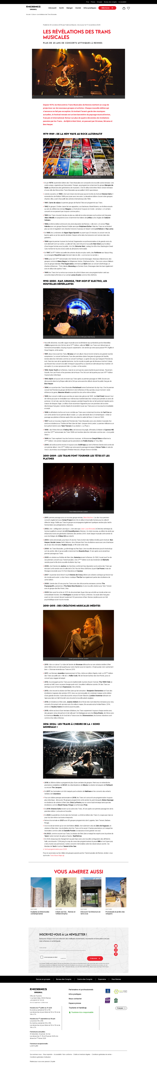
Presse (93, 2)
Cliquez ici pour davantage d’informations (99, 966)
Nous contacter (75, 998)
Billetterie (105, 8)
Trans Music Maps (56, 855)
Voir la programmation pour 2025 (55, 849)
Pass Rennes (116, 979)
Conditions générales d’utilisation (40, 1057)
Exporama (102, 979)
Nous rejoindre (47, 1054)
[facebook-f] (116, 954)
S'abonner (93, 958)
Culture (34, 14)
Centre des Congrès (84, 979)
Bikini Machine (88, 517)
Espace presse (75, 1003)
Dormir (78, 8)
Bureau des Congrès (63, 979)
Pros (87, 2)
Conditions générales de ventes (101, 1054)
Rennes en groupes (43, 979)
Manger (70, 8)
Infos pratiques (90, 8)
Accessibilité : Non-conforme (63, 1054)
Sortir (61, 8)
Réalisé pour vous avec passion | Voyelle (42, 1061)
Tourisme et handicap (78, 1008)
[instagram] (116, 950)
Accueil (28, 14)
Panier (124, 8)
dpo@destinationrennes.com (45, 966)
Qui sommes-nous (36, 1054)
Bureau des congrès (110, 2)
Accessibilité (122, 2)
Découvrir (53, 8)
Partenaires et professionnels (81, 989)
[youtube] (116, 946)
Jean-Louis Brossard (88, 529)
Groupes (99, 2)
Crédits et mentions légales (81, 1054)
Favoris (128, 8)
